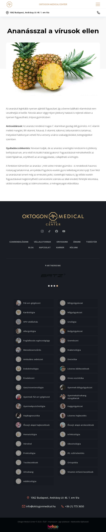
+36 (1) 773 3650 (74, 506)
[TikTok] (49, 231)
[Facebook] (56, 231)
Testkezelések (30, 462)
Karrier (60, 247)
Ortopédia (72, 462)
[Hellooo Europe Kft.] (53, 527)
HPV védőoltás (30, 321)
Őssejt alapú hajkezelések (36, 425)
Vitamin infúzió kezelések (80, 471)
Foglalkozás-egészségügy (36, 340)
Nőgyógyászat (74, 312)
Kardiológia (29, 312)
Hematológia (30, 434)
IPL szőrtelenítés (75, 453)
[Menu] (98, 4)
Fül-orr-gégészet (32, 303)
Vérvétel (27, 443)
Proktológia (29, 453)
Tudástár (91, 241)
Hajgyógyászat (75, 406)
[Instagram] (42, 231)
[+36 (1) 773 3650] (98, 12)
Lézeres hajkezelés (77, 415)
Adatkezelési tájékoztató (80, 522)
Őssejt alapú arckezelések (80, 425)
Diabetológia (74, 350)
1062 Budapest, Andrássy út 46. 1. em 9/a (55, 497)
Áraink (77, 241)
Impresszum (52, 522)
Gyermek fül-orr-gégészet (36, 396)
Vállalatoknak (42, 241)
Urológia (71, 321)
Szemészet (73, 340)
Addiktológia (29, 481)
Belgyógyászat (75, 331)
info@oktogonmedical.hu (41, 506)
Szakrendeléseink (18, 241)
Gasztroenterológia (33, 387)
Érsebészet (29, 378)
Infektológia (73, 434)
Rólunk (74, 247)
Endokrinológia (31, 368)
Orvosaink (62, 241)
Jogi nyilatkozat (64, 522)
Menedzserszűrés (32, 350)
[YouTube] (63, 231)
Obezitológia (74, 443)
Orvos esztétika (75, 378)
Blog (31, 247)
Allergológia (29, 331)
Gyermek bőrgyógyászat (79, 387)
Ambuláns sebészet (33, 359)
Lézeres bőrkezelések (78, 368)
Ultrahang (28, 471)
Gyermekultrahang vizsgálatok (76, 397)
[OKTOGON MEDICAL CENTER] (10, 4)
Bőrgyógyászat (75, 303)
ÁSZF (45, 522)
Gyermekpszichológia (34, 406)
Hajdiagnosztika (31, 415)
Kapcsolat (45, 247)
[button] (9, 277)
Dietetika (72, 359)
